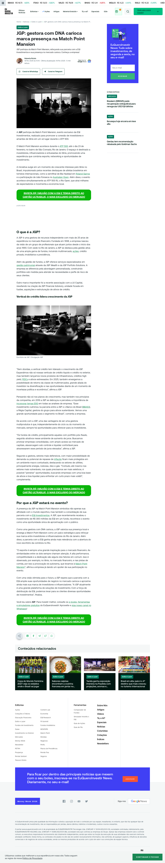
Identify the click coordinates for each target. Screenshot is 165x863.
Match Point (45, 733)
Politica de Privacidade (32, 858)
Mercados (19, 737)
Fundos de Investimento (24, 725)
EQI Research (45, 718)
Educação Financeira (23, 718)
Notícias (26, 22)
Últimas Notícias (22, 11)
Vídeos (100, 714)
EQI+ (106, 11)
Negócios (44, 741)
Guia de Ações (79, 723)
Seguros (43, 756)
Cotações (102, 735)
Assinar (122, 76)
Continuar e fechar (147, 857)
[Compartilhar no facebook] (33, 635)
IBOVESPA (44, 729)
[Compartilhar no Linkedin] (27, 635)
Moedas (43, 737)
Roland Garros (83, 174)
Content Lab (45, 710)
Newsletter (19, 745)
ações (76, 251)
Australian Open (61, 177)
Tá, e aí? (85, 11)
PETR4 (17, 749)
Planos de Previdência (48, 749)
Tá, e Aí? (101, 718)
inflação (58, 459)
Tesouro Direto (20, 760)
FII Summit (44, 721)
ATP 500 (64, 146)
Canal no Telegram (55, 71)
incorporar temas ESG (27, 403)
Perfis (42, 745)
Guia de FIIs (78, 727)
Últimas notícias (113, 92)
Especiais (95, 11)
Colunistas (102, 731)
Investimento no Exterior (24, 733)
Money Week (20, 741)
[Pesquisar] (127, 11)
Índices (100, 739)
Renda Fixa (44, 752)
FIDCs (25, 379)
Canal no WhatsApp (30, 71)
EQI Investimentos (41, 515)
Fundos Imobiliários (47, 725)
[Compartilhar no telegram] (39, 635)
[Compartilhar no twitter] (45, 635)
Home (19, 22)
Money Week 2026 (28, 801)
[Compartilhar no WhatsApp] (51, 635)
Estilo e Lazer (37, 22)
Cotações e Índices (22, 714)
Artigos (56, 11)
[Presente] (118, 11)
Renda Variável (21, 756)
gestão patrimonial (26, 265)
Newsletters (103, 743)
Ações (17, 710)
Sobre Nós (102, 705)
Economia (44, 714)
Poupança (19, 752)
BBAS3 (86, 407)
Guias (17, 729)
